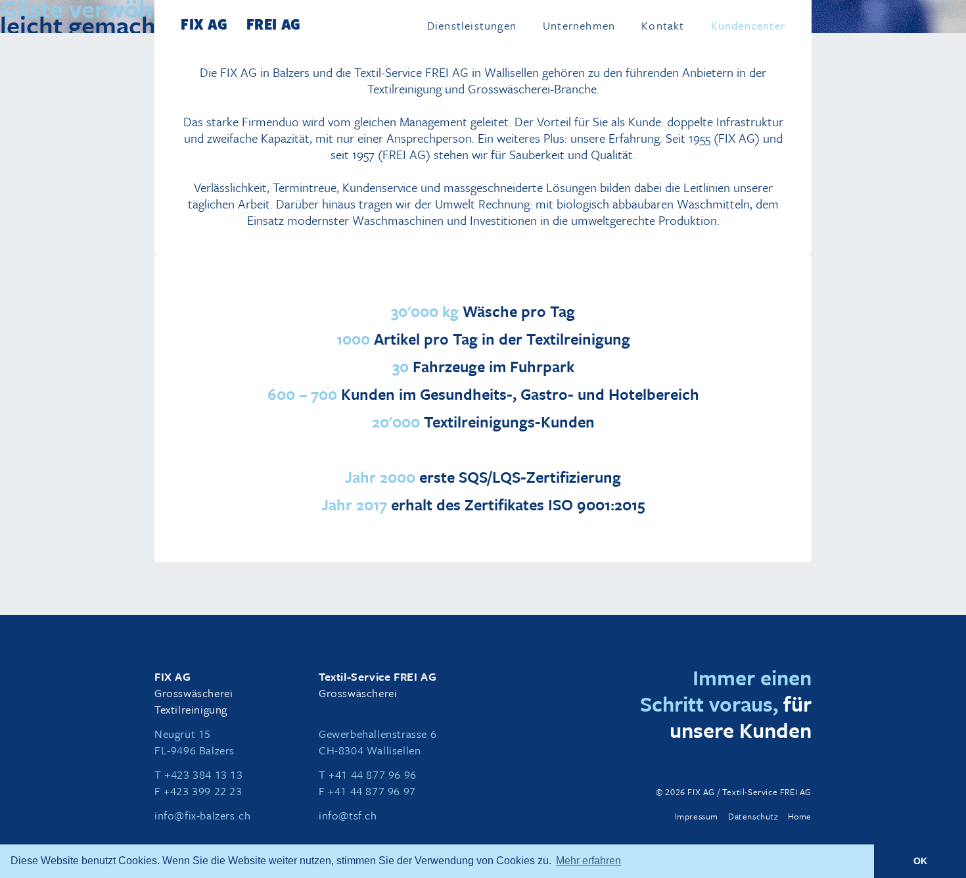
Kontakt (662, 26)
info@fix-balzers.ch (202, 815)
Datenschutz (753, 816)
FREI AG (273, 23)
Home (800, 816)
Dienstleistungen (472, 26)
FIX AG (204, 23)
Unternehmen (579, 26)
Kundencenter (748, 26)
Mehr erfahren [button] (588, 860)
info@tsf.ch (348, 815)
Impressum (696, 816)
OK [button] (920, 861)
